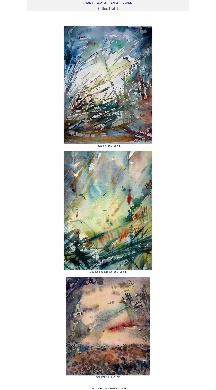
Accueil (88, 2)
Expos (115, 2)
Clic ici (123, 388)
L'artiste (128, 2)
